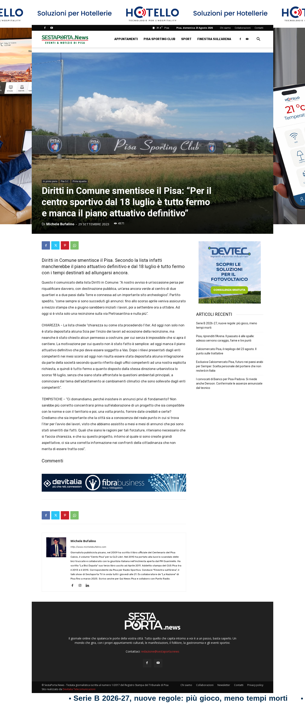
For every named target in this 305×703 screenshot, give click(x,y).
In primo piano (50, 181)
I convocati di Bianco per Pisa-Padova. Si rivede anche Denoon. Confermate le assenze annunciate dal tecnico (229, 383)
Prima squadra (80, 181)
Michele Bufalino (60, 224)
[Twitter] (55, 245)
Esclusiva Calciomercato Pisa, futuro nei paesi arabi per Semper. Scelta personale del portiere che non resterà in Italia (229, 366)
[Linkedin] (88, 585)
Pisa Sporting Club (159, 39)
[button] (258, 40)
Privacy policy (255, 685)
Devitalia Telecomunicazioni (79, 689)
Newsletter (223, 685)
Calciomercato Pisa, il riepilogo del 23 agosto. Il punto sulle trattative (226, 351)
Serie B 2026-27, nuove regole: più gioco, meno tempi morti (226, 325)
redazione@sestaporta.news (160, 651)
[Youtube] (52, 28)
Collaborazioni (243, 27)
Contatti (259, 27)
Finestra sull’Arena (214, 39)
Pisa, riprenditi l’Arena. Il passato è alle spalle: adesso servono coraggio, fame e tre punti (225, 338)
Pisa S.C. (65, 181)
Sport (186, 39)
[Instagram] (81, 585)
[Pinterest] (65, 245)
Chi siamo (225, 27)
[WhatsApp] (74, 245)
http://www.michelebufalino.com (88, 547)
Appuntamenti (126, 39)
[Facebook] (45, 28)
